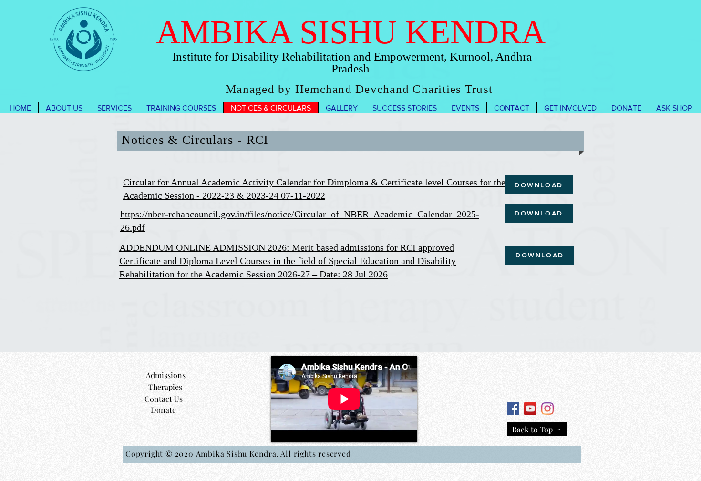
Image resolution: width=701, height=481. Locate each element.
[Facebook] (513, 408)
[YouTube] (530, 408)
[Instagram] (547, 408)
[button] (64, 107)
